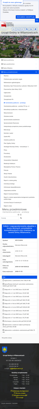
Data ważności (8, 271)
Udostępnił (6, 256)
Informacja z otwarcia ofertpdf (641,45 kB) (17, 321)
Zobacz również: (19, 388)
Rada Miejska (7, 68)
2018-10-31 (18, 251)
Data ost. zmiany (6, 267)
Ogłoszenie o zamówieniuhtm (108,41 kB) (17, 280)
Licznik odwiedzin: (6, 403)
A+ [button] (18, 29)
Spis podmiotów (9, 64)
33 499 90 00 (13, 364)
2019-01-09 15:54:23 (22, 266)
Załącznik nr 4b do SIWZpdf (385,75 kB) (17, 303)
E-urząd (20, 397)
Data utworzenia (6, 251)
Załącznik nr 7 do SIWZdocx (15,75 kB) (16, 317)
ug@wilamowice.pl (16, 368)
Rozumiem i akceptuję (25, 17)
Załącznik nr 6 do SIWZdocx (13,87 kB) (16, 314)
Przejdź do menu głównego (12, 2)
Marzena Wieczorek (21, 245)
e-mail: (14, 368)
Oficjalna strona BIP (20, 395)
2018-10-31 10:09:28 (21, 260)
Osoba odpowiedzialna (8, 245)
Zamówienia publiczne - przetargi (16, 212)
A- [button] (22, 29)
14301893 (15, 403)
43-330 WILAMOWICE (13, 360)
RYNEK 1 (14, 358)
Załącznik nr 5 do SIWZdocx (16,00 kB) (16, 310)
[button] (27, 29)
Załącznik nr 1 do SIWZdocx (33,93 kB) (16, 289)
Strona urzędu (20, 393)
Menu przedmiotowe (10, 72)
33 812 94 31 (13, 366)
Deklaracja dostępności (20, 391)
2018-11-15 (18, 271)
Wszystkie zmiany (7, 338)
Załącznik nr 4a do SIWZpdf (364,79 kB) (16, 300)
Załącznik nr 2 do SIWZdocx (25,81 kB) (16, 293)
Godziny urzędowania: (19, 373)
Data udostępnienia (8, 261)
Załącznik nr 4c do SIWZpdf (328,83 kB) (17, 307)
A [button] (13, 29)
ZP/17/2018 (19, 240)
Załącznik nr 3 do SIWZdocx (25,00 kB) (16, 296)
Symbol (5, 240)
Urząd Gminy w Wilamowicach (19, 32)
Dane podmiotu (8, 60)
